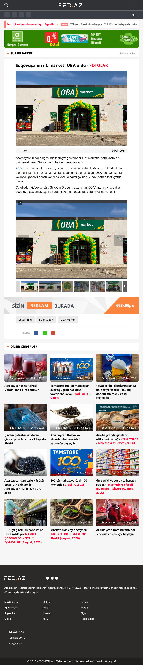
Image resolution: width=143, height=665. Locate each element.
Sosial (46, 607)
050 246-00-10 (17, 637)
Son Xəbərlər (11, 602)
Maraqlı (85, 607)
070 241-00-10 (16, 632)
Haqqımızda (87, 618)
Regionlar (9, 613)
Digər (84, 613)
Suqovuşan (46, 319)
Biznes (84, 602)
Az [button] (133, 14)
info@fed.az (15, 643)
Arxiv (45, 618)
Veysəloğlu (25, 319)
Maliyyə (47, 602)
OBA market (68, 319)
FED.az (21, 168)
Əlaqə (7, 618)
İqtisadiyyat (11, 607)
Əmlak (46, 613)
